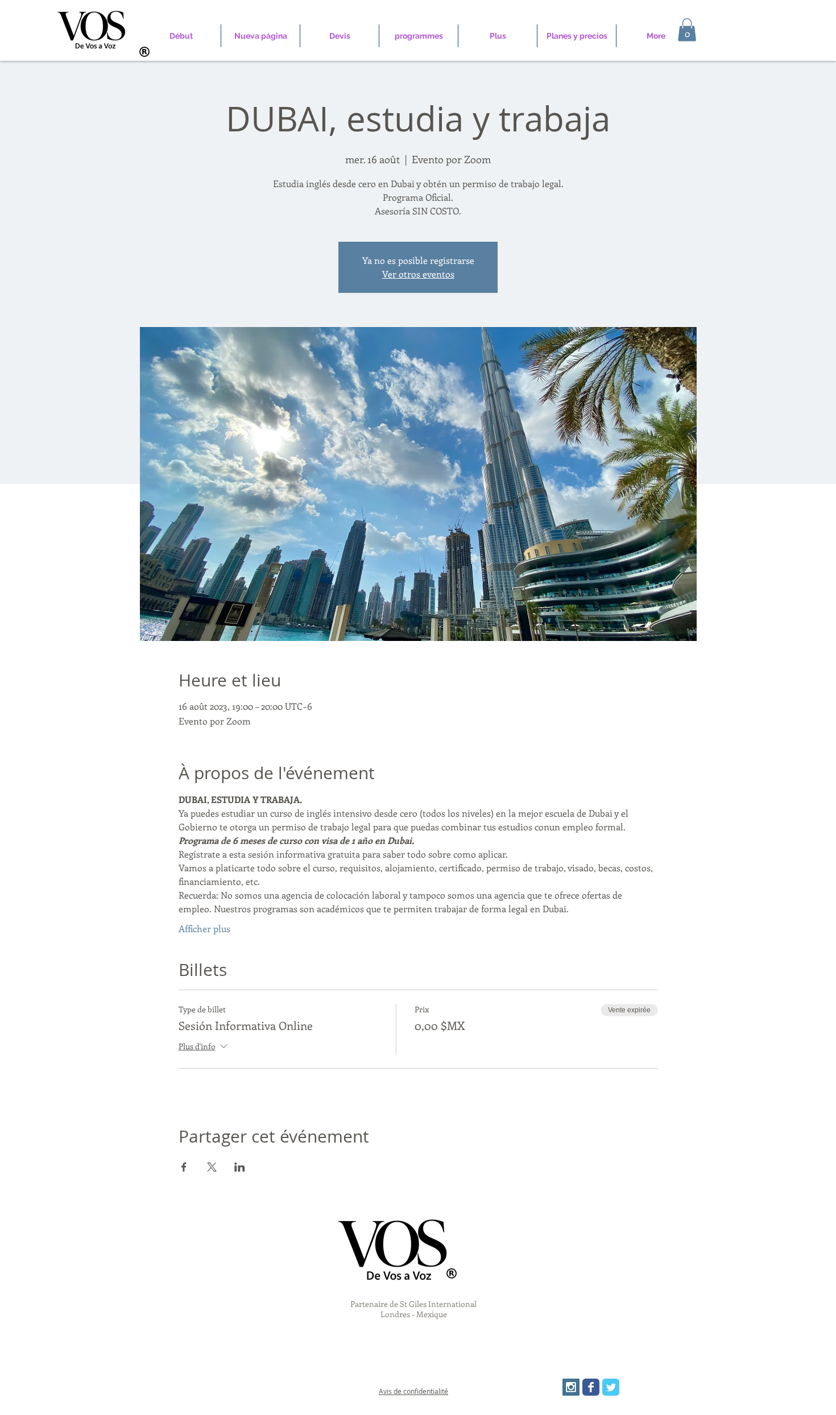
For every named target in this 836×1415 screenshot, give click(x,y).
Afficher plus (204, 928)
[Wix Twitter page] (610, 1387)
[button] (687, 30)
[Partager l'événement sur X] (211, 1167)
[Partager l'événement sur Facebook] (184, 1167)
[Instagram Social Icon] (571, 1387)
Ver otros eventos (418, 274)
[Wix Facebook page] (590, 1387)
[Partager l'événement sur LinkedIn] (239, 1167)
